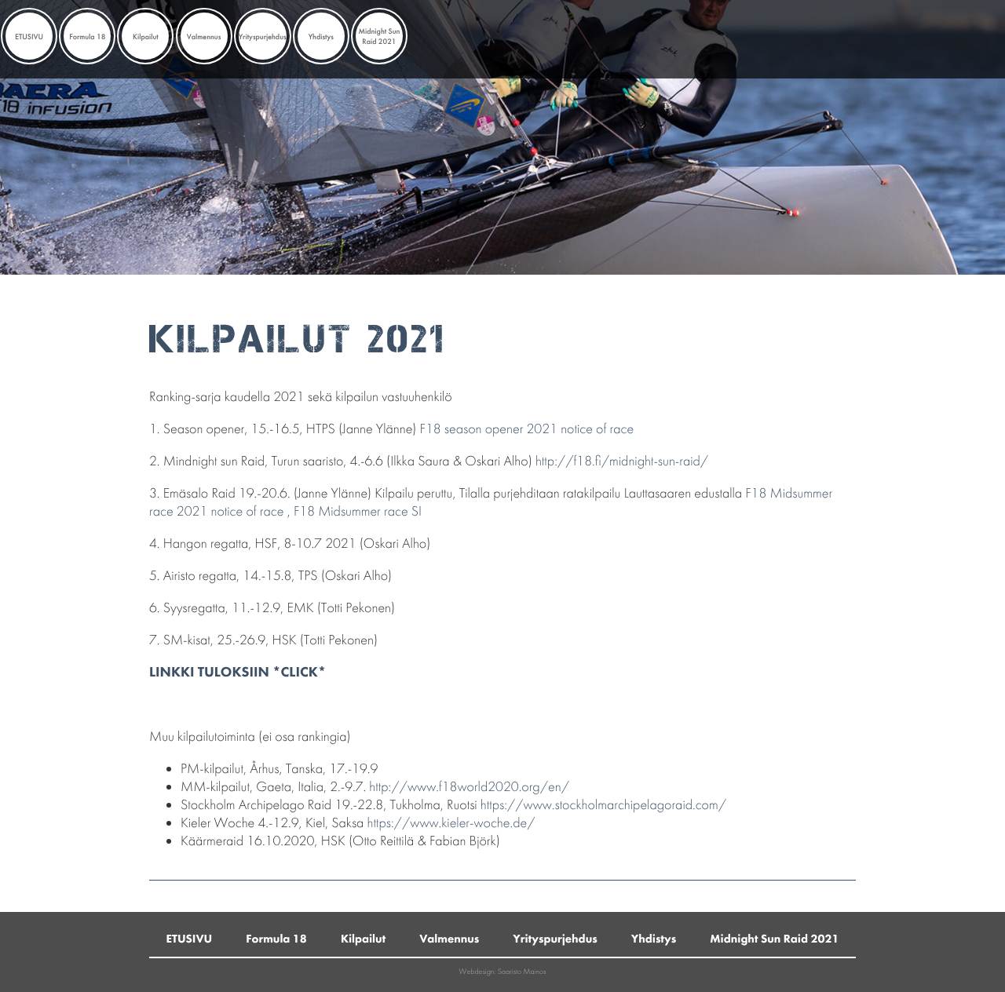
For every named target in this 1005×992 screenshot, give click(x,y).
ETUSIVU (29, 36)
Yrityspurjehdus (263, 36)
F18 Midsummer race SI (358, 511)
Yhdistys (321, 36)
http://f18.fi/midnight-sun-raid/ (621, 461)
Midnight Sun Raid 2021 (379, 36)
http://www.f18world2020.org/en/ (469, 787)
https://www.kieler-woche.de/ (451, 823)
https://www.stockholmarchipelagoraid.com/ (603, 805)
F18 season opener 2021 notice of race (527, 429)
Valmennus (204, 36)
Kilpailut (146, 36)
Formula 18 (87, 36)
